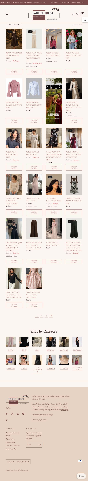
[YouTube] (19, 414)
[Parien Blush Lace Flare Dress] (34, 184)
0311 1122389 (64, 409)
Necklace (64, 368)
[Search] (77, 14)
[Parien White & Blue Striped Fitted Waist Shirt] (34, 88)
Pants (10, 350)
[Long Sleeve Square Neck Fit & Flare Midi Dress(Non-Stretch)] (14, 228)
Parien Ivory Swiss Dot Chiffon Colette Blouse (13, 200)
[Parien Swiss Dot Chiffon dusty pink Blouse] (14, 88)
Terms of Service (11, 449)
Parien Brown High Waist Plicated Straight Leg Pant (34, 245)
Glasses (24, 368)
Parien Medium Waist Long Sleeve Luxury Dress (73, 154)
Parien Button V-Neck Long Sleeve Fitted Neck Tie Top (14, 294)
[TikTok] (8, 419)
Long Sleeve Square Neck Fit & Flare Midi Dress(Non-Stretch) (14, 246)
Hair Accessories (37, 369)
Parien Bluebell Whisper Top (32, 153)
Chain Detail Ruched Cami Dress (53, 199)
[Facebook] (8, 413)
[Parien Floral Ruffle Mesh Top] (54, 228)
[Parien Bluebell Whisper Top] (34, 138)
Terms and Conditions (12, 446)
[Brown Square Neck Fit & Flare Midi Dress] (14, 39)
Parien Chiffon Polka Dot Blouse (53, 54)
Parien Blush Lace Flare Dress (33, 199)
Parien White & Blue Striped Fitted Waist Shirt (34, 105)
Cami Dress (77, 350)
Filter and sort (14, 24)
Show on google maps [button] (39, 420)
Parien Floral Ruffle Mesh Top (52, 244)
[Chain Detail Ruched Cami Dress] (54, 184)
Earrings (11, 368)
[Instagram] (13, 413)
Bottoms (64, 350)
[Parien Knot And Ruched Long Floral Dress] (34, 278)
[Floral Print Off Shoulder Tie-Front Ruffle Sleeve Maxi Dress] (54, 138)
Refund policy (10, 439)
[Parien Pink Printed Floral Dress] (14, 138)
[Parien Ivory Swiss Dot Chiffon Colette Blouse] (14, 184)
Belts (24, 350)
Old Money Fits (77, 369)
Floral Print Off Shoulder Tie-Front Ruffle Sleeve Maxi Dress (54, 156)
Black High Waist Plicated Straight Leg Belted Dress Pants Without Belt (74, 246)
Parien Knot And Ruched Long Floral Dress (33, 294)
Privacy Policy (10, 442)
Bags (37, 350)
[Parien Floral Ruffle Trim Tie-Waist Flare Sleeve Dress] (74, 88)
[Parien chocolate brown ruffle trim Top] (74, 184)
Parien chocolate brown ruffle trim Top (73, 200)
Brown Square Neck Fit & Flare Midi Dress (14, 55)
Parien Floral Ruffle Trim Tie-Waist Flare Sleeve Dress (73, 106)
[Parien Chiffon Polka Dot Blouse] (54, 39)
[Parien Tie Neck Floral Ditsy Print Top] (74, 39)
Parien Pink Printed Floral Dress (12, 154)
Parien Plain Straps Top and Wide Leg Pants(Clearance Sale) (34, 57)
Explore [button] (8, 408)
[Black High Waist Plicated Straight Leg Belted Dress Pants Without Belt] (74, 228)
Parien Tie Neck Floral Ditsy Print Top (73, 55)
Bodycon (50, 350)
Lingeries (51, 368)
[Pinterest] (24, 413)
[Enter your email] (40, 444)
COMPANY (10, 428)
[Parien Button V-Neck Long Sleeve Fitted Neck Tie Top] (14, 278)
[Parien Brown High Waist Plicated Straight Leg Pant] (34, 228)
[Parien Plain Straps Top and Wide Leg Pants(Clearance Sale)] (34, 39)
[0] (80, 14)
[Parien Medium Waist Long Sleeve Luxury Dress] (74, 138)
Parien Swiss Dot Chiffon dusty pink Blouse (14, 105)
